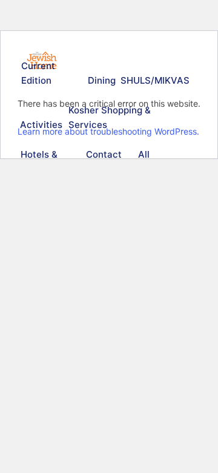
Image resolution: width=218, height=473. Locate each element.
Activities (40, 124)
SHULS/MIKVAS (153, 80)
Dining (101, 80)
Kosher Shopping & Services (109, 117)
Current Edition (38, 73)
